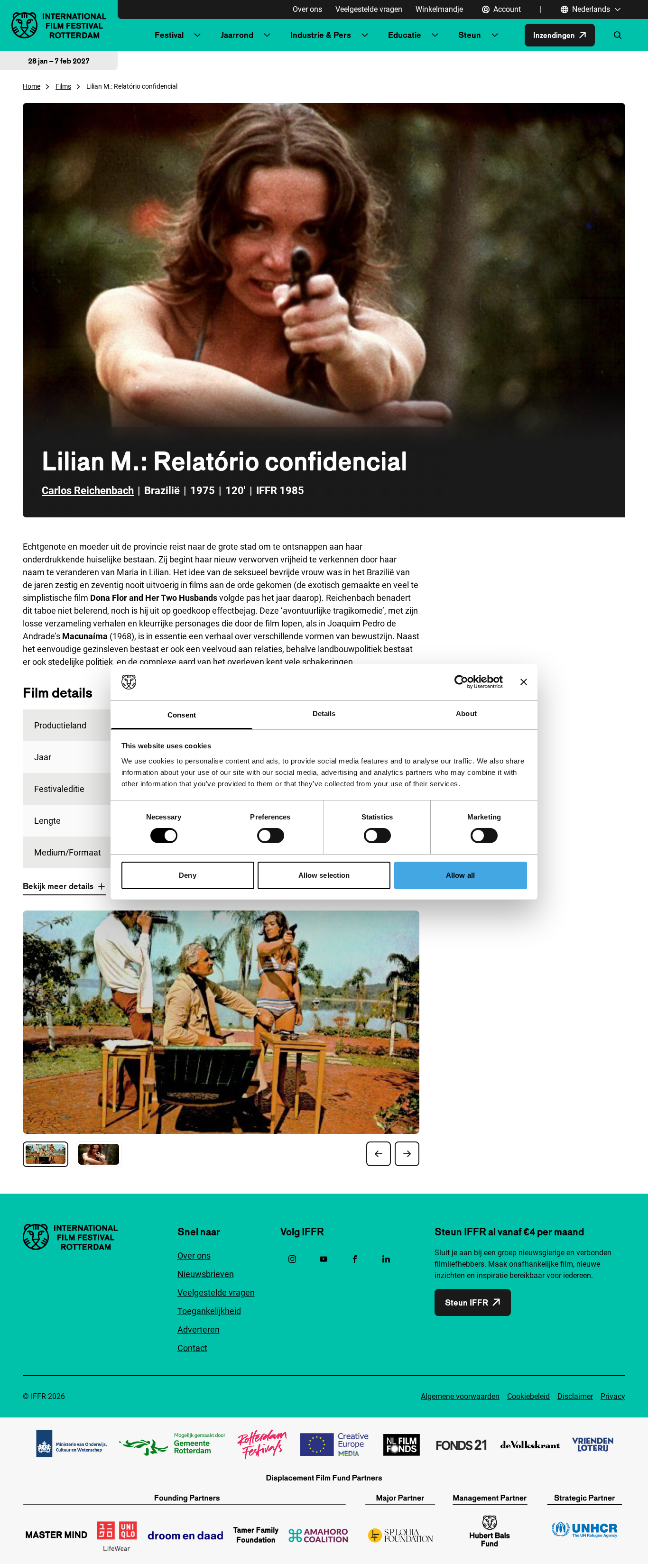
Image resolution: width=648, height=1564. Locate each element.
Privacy (613, 1396)
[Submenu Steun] (495, 35)
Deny (187, 875)
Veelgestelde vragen (368, 9)
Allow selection (324, 875)
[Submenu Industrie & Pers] (365, 35)
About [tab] (466, 713)
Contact (192, 1348)
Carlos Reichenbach (88, 491)
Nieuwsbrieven (205, 1274)
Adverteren (198, 1329)
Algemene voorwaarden (460, 1396)
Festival (169, 35)
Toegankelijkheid (209, 1311)
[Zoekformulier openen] (617, 35)
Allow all (460, 875)
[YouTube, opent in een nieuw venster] (323, 1259)
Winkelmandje (439, 9)
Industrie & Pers (320, 35)
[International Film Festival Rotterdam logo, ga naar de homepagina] (58, 25)
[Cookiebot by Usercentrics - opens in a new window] (461, 682)
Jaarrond (237, 35)
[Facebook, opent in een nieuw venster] (355, 1259)
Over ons (307, 9)
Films (63, 86)
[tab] (45, 1154)
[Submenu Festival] (197, 35)
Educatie (404, 35)
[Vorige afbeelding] (378, 1153)
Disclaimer (575, 1396)
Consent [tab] (181, 715)
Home (31, 86)
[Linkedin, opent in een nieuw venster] (386, 1259)
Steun (469, 35)
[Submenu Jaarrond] (267, 35)
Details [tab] (324, 713)
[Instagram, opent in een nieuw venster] (292, 1259)
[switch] (270, 835)
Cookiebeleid (528, 1396)
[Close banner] (523, 682)
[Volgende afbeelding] (407, 1153)
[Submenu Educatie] (435, 35)
